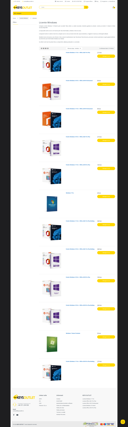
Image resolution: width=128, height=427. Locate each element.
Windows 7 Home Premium (73, 333)
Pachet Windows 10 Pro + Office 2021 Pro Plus (78, 136)
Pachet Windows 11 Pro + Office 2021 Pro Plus (78, 52)
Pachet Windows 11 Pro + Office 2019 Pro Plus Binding (80, 361)
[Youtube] (17, 415)
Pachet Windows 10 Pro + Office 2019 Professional (79, 80)
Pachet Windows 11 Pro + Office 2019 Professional (79, 108)
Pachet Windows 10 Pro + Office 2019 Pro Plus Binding (80, 305)
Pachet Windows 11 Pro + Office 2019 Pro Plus (78, 165)
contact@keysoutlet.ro (29, 1)
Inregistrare (104, 1)
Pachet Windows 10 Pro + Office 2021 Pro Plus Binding (80, 249)
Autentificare (112, 1)
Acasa (14, 18)
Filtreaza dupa (70, 48)
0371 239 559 (17, 1)
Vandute (77, 48)
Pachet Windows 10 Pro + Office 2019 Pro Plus (78, 277)
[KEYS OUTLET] (25, 7)
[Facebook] (14, 415)
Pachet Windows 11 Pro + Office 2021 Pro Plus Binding (80, 221)
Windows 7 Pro (70, 193)
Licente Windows (24, 18)
